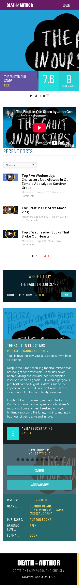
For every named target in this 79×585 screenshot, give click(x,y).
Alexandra (27, 192)
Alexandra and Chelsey (35, 216)
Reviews (27, 576)
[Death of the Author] (19, 6)
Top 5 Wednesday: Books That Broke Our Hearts (45, 234)
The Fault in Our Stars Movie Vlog (44, 210)
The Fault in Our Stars (26, 345)
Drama (58, 510)
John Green (38, 500)
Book (6, 85)
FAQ (52, 576)
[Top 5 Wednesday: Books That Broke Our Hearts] (10, 234)
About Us (41, 576)
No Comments (30, 220)
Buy (66, 294)
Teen (33, 525)
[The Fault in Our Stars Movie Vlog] (10, 210)
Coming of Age (41, 506)
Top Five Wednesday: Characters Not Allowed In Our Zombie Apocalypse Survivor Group (46, 181)
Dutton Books (40, 519)
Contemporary (41, 510)
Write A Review (39, 485)
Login (66, 5)
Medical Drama (41, 513)
